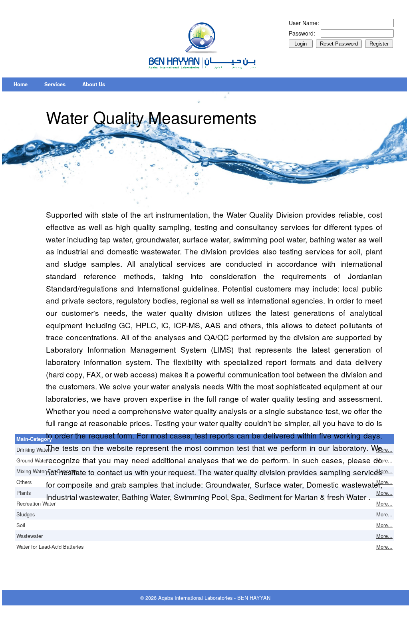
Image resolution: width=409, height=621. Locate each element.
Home (21, 84)
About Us (93, 84)
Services (55, 84)
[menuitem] (20, 84)
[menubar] (59, 84)
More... (384, 449)
